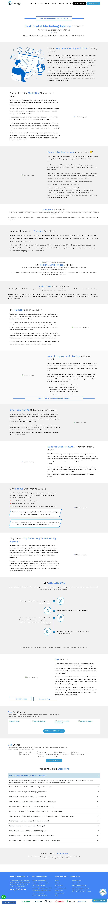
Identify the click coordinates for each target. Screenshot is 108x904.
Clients (53, 3)
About (37, 3)
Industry (61, 3)
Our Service (45, 3)
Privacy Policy (59, 890)
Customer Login (93, 3)
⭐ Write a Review (99, 900)
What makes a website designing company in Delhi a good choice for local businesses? (42, 816)
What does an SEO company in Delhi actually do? (27, 831)
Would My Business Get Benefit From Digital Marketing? (30, 787)
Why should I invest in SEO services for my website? (29, 821)
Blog (56, 895)
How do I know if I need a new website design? (27, 826)
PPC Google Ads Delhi (38, 885)
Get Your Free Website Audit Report (54, 18)
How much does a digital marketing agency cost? (27, 792)
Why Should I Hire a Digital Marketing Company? (27, 797)
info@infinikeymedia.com (79, 885)
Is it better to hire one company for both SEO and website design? (34, 840)
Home (31, 3)
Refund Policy (59, 885)
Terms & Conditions (60, 888)
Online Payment (79, 3)
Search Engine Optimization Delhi (42, 888)
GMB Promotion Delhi (38, 893)
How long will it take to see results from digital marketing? (31, 806)
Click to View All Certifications (54, 731)
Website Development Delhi (40, 883)
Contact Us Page (45, 699)
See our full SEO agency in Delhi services (54, 398)
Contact (68, 3)
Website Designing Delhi (39, 880)
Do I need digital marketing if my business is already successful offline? (36, 811)
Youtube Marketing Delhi (39, 895)
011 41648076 (76, 883)
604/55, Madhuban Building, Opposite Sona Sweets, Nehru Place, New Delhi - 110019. (81, 890)
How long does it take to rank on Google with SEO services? (32, 836)
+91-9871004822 (21, 699)
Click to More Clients (54, 760)
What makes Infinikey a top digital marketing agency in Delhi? (32, 801)
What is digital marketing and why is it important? (28, 776)
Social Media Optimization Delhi (41, 890)
